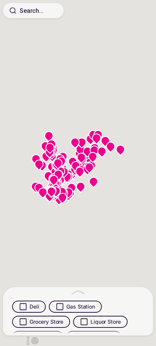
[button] (62, 199)
